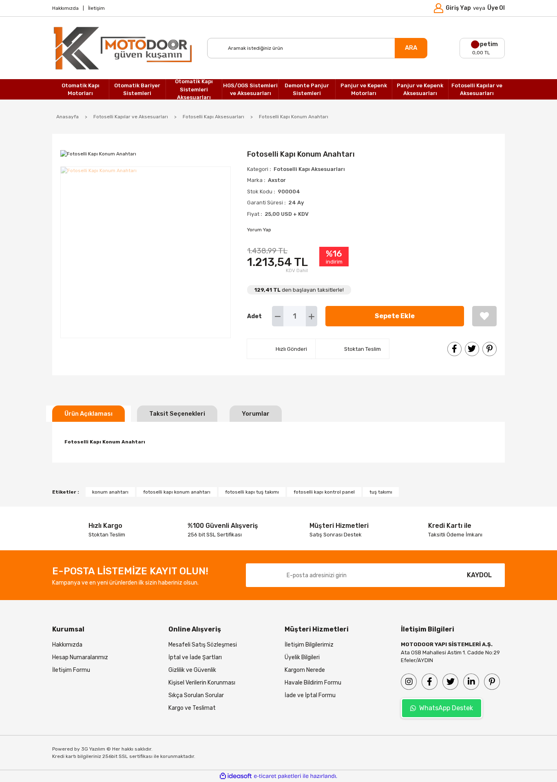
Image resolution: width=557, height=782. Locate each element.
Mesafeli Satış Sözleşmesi (202, 644)
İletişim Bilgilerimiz (309, 644)
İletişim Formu (71, 670)
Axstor (277, 180)
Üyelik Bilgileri (302, 657)
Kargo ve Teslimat (192, 707)
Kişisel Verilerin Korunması (201, 682)
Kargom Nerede (305, 670)
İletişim (96, 8)
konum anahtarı (110, 492)
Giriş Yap (458, 7)
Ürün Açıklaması (88, 413)
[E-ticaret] (277, 776)
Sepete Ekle (395, 316)
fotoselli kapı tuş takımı (252, 492)
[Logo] (123, 48)
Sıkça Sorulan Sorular (196, 695)
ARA (411, 47)
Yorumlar (256, 413)
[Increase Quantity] (311, 316)
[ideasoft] (235, 776)
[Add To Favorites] (484, 316)
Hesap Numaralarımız (80, 657)
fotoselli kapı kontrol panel (324, 492)
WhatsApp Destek (446, 708)
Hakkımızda (65, 8)
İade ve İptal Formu (310, 695)
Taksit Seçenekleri (177, 413)
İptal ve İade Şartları (195, 657)
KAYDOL (479, 575)
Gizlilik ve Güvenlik (192, 670)
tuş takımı (380, 492)
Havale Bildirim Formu (313, 682)
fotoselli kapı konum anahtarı (176, 492)
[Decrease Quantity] (277, 316)
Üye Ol (496, 7)
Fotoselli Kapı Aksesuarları (309, 169)
